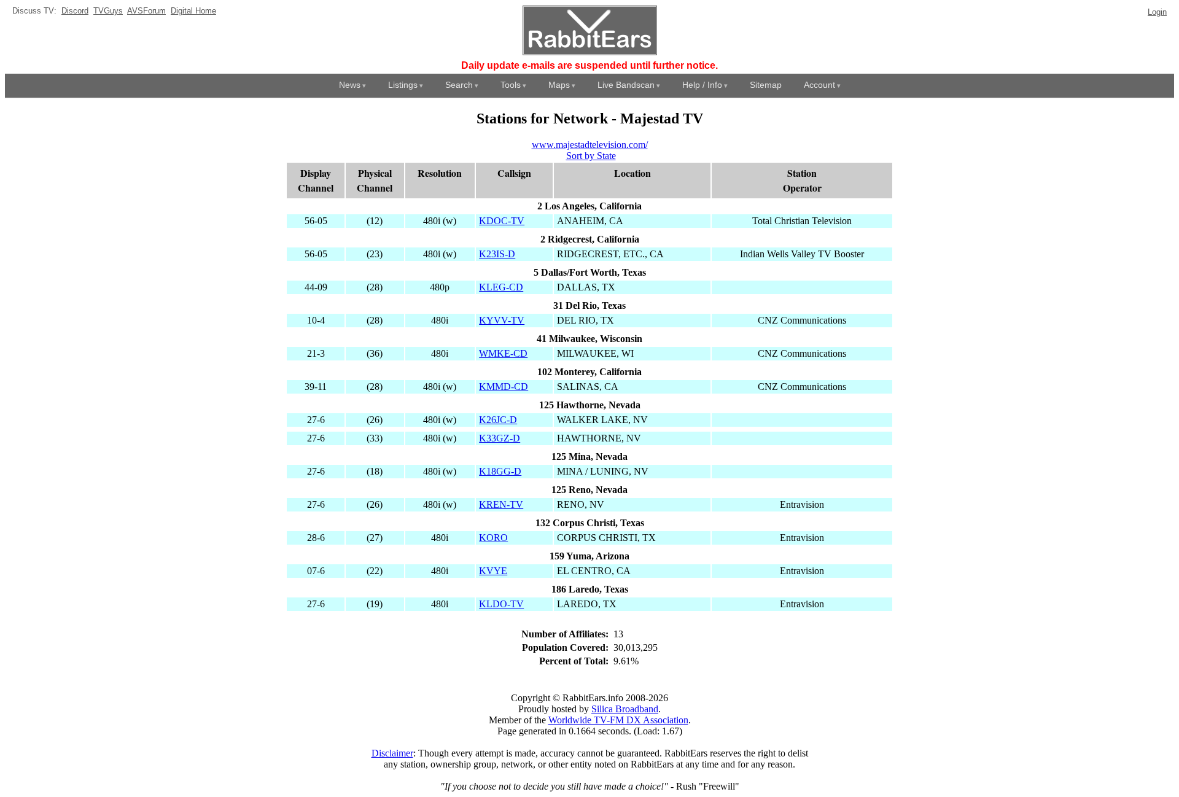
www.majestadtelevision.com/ (590, 144)
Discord (74, 10)
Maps (559, 85)
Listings (403, 85)
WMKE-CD (503, 353)
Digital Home (193, 10)
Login (1157, 12)
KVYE (493, 571)
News (349, 85)
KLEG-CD (501, 287)
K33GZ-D (499, 438)
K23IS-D (497, 254)
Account (819, 85)
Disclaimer (392, 753)
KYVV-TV (501, 320)
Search (459, 85)
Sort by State (591, 155)
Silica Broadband (624, 709)
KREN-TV (501, 504)
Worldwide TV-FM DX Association (618, 720)
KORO (493, 537)
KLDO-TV (501, 604)
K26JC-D (498, 419)
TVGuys (108, 10)
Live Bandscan (626, 85)
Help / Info (702, 85)
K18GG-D (500, 471)
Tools (510, 85)
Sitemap (766, 85)
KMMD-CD (503, 386)
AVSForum (146, 10)
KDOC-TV (501, 221)
